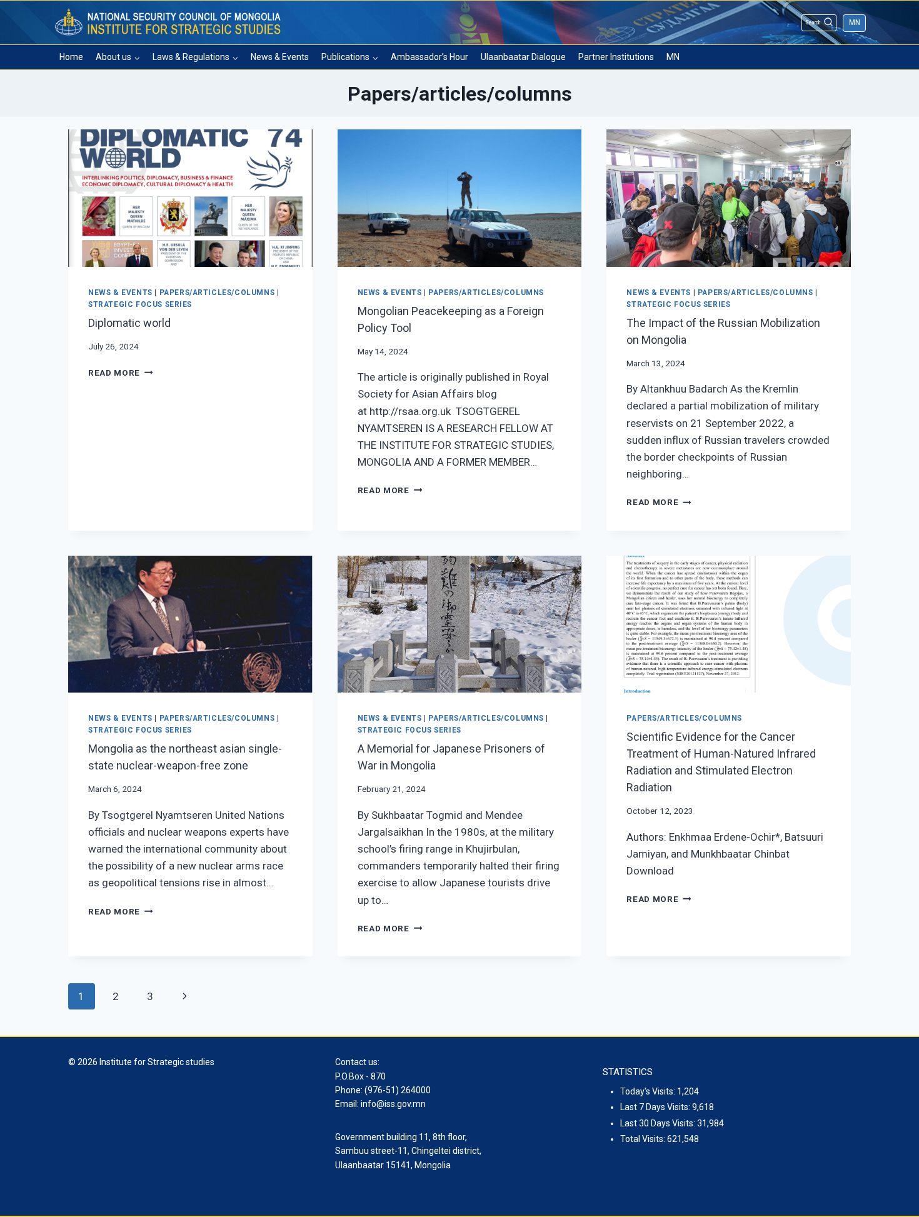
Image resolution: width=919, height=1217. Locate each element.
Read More (120, 373)
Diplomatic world (129, 322)
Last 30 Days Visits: (658, 1123)
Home (71, 57)
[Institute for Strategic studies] (168, 22)
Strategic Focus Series (140, 304)
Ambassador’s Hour (429, 57)
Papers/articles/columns (217, 292)
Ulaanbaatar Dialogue (523, 57)
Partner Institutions (616, 57)
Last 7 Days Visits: (656, 1107)
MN (854, 22)
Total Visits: (643, 1139)
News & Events (280, 57)
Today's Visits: (648, 1091)
